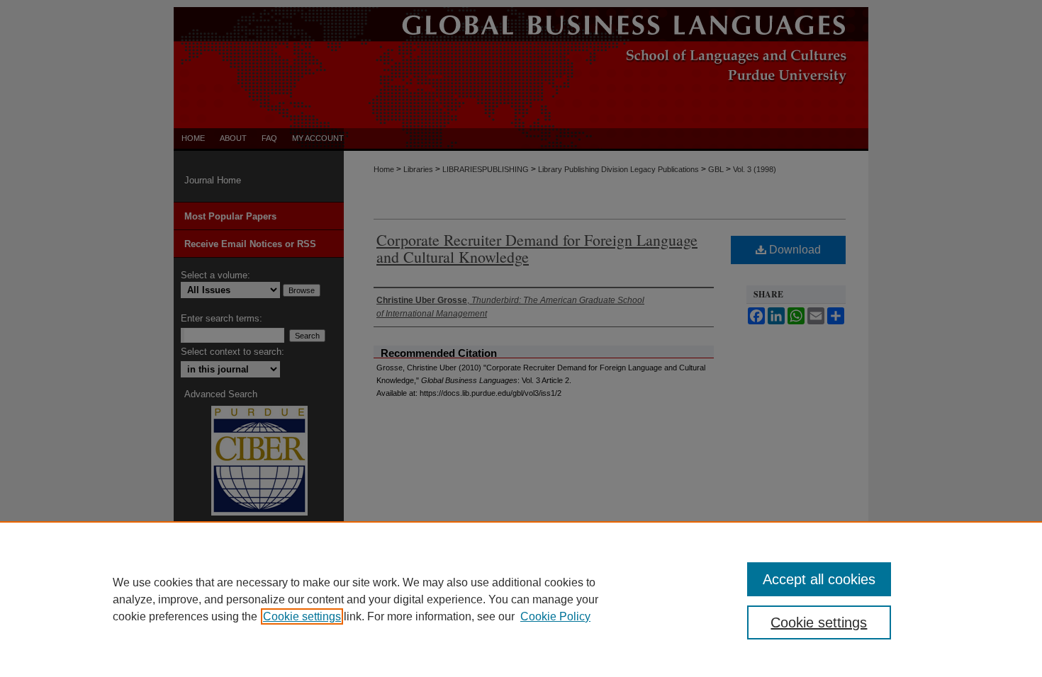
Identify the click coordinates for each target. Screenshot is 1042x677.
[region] (521, 599)
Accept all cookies (819, 579)
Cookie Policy (555, 616)
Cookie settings (302, 616)
